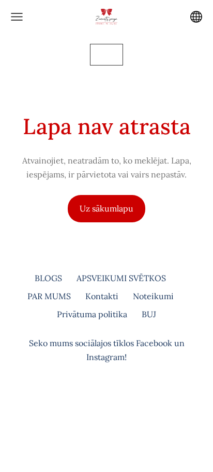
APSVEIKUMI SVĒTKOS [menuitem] (121, 278)
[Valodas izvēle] (196, 17)
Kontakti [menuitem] (101, 296)
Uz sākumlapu (106, 208)
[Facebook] (95, 399)
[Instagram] (118, 399)
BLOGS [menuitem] (48, 278)
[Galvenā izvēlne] (17, 17)
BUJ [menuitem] (149, 314)
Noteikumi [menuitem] (153, 296)
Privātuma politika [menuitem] (92, 314)
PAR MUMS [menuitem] (49, 296)
